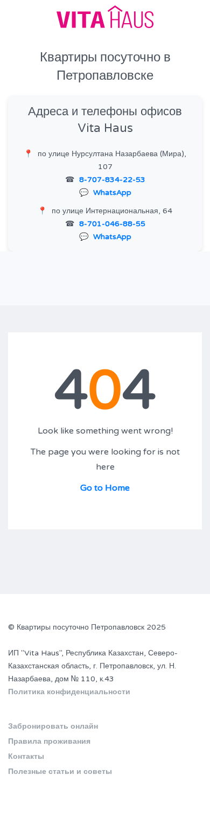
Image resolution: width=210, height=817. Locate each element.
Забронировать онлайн (53, 726)
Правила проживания (49, 741)
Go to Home (105, 488)
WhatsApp (112, 192)
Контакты (26, 756)
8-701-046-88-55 (112, 223)
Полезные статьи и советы (60, 771)
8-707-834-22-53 (112, 179)
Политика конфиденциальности (69, 691)
